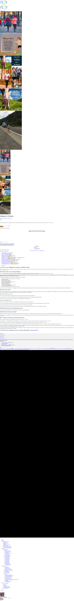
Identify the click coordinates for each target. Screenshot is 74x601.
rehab (3, 349)
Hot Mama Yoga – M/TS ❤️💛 (6, 261)
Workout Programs (6, 571)
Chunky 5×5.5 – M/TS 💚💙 (6, 258)
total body (24, 349)
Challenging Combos (8, 564)
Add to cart (1, 226)
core (24, 348)
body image (14, 348)
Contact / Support (5, 583)
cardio (17, 348)
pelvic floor (61, 348)
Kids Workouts (7, 562)
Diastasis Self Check (6, 541)
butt (16, 348)
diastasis (17, 327)
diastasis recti (29, 348)
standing (13, 349)
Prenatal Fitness (7, 572)
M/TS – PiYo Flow (4, 254)
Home (1, 10)
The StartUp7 (7, 567)
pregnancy (1, 349)
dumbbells (33, 348)
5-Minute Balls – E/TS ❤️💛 (6, 256)
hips (40, 348)
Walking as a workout (8, 569)
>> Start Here (5, 550)
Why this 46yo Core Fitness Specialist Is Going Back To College (10, 257)
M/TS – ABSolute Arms (5, 253)
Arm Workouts (7, 560)
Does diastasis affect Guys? (7, 546)
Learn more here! (33, 330)
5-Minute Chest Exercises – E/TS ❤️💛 (7, 262)
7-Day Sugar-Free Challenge (9, 570)
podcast (66, 348)
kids (49, 348)
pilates (64, 348)
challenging (19, 348)
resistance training (8, 349)
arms (7, 348)
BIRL (10, 348)
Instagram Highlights (45, 348)
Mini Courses (5, 566)
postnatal (72, 348)
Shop (2, 540)
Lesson (53, 348)
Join (2, 539)
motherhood (58, 348)
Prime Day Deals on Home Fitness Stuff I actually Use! (9, 259)
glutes (39, 348)
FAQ (4, 584)
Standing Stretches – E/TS (5, 252)
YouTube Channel (5, 543)
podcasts (69, 348)
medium (56, 348)
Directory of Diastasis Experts (7, 547)
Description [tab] (3, 265)
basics (8, 348)
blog (12, 348)
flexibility (36, 348)
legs (50, 348)
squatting (11, 349)
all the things (5, 348)
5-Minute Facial (4, 345)
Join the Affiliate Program (6, 587)
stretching (19, 349)
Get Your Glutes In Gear (8, 568)
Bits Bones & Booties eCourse (9, 575)
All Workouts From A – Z (8, 553)
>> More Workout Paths (6, 556)
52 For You (6, 574)
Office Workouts (7, 561)
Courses (3, 565)
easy (34, 348)
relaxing (5, 349)
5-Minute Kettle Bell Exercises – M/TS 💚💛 (8, 260)
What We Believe (5, 588)
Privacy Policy (2, 336)
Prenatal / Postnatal (7, 555)
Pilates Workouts (7, 558)
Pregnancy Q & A (5, 545)
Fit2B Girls (6, 580)
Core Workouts (7, 557)
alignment (2, 348)
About (2, 582)
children (22, 348)
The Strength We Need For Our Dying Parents (8, 263)
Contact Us (1, 333)
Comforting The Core (8, 581)
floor (37, 348)
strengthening (15, 349)
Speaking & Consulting (6, 586)
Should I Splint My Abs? (6, 544)
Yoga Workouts (7, 559)
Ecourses (3, 10)
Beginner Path (7, 552)
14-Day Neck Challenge (8, 577)
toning (21, 349)
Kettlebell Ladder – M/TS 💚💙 (6, 255)
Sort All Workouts (5, 549)
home (41, 348)
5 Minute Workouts (7, 551)
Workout (3, 548)
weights (26, 349)
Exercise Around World (8, 576)
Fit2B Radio (5, 542)
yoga (27, 349)
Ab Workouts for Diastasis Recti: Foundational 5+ (12, 579)
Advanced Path (7, 563)
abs (0, 348)
